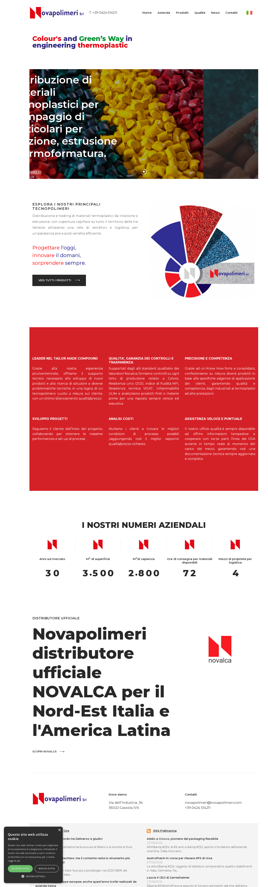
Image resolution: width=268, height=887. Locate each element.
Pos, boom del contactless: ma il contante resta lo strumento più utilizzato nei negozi (76, 850)
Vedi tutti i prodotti (41, 275)
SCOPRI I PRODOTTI (201, 147)
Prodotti (186, 12)
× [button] (59, 830)
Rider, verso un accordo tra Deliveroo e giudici (55, 829)
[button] (33, 876)
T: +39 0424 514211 (80, 12)
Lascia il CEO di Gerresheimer (158, 867)
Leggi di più (14, 860)
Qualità (203, 12)
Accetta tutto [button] (20, 868)
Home (151, 12)
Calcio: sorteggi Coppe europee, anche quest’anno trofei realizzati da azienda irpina (72, 874)
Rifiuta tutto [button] (47, 868)
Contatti (235, 12)
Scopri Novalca (31, 741)
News (219, 12)
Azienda (167, 12)
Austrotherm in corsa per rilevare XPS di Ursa (169, 848)
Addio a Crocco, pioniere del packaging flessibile (172, 829)
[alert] (33, 855)
